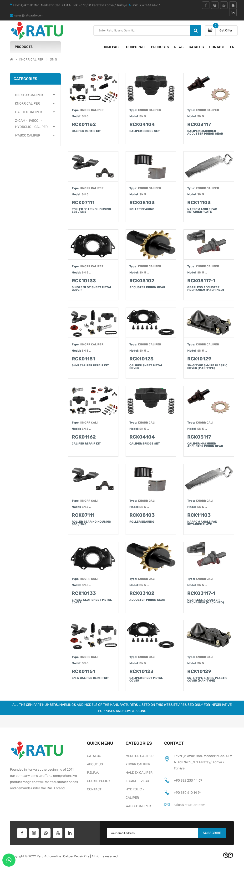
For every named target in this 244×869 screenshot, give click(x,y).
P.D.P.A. (93, 773)
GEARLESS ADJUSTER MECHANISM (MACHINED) (205, 289)
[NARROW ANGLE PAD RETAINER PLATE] (209, 479)
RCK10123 (141, 359)
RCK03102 (141, 280)
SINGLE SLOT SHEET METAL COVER (92, 289)
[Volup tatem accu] (93, 88)
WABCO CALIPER (138, 806)
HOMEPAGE (111, 47)
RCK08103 (142, 202)
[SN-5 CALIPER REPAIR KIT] (93, 635)
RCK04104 (142, 124)
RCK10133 (84, 280)
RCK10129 (199, 359)
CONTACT (217, 47)
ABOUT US (95, 764)
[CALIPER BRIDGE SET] (151, 401)
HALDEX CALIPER (139, 773)
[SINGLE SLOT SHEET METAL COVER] (93, 557)
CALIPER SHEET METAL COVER (146, 367)
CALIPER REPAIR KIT (86, 131)
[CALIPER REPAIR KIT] (93, 401)
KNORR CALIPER (31, 59)
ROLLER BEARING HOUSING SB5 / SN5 (91, 210)
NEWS (178, 47)
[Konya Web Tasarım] (228, 855)
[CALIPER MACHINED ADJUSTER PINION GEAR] (209, 401)
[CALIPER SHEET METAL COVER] (151, 635)
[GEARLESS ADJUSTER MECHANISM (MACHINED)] (209, 557)
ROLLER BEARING (141, 209)
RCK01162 (84, 124)
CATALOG (196, 47)
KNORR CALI (89, 422)
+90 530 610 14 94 (188, 793)
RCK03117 (199, 124)
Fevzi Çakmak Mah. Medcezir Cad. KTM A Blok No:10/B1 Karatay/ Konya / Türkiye (203, 762)
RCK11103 (199, 202)
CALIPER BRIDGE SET (144, 131)
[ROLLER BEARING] (151, 479)
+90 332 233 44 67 (188, 780)
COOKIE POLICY (98, 781)
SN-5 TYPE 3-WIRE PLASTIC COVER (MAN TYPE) (207, 367)
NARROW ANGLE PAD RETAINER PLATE (202, 210)
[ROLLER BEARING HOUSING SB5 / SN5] (93, 479)
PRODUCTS (160, 47)
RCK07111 (83, 202)
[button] (35, 95)
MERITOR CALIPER (139, 756)
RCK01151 (83, 359)
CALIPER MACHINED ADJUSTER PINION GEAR (205, 132)
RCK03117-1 (201, 280)
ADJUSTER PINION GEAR (147, 287)
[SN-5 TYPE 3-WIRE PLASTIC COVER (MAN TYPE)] (209, 635)
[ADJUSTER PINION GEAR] (151, 557)
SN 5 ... (86, 116)
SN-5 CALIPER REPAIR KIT (90, 365)
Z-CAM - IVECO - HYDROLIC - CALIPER (140, 789)
